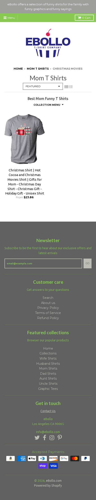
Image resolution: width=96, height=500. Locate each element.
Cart (86, 17)
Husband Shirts (48, 364)
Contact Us (48, 411)
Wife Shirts (48, 358)
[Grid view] (66, 87)
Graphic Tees (48, 389)
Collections (48, 353)
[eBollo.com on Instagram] (51, 438)
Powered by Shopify (48, 485)
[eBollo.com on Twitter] (37, 438)
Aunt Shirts (48, 379)
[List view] (71, 87)
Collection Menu (46, 104)
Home (18, 68)
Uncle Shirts (48, 384)
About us (48, 303)
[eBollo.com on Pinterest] (60, 438)
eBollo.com (54, 480)
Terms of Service (48, 313)
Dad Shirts (48, 374)
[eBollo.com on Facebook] (44, 438)
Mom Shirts (48, 368)
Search (48, 298)
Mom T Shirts (38, 68)
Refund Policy (48, 318)
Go (87, 263)
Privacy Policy (48, 308)
